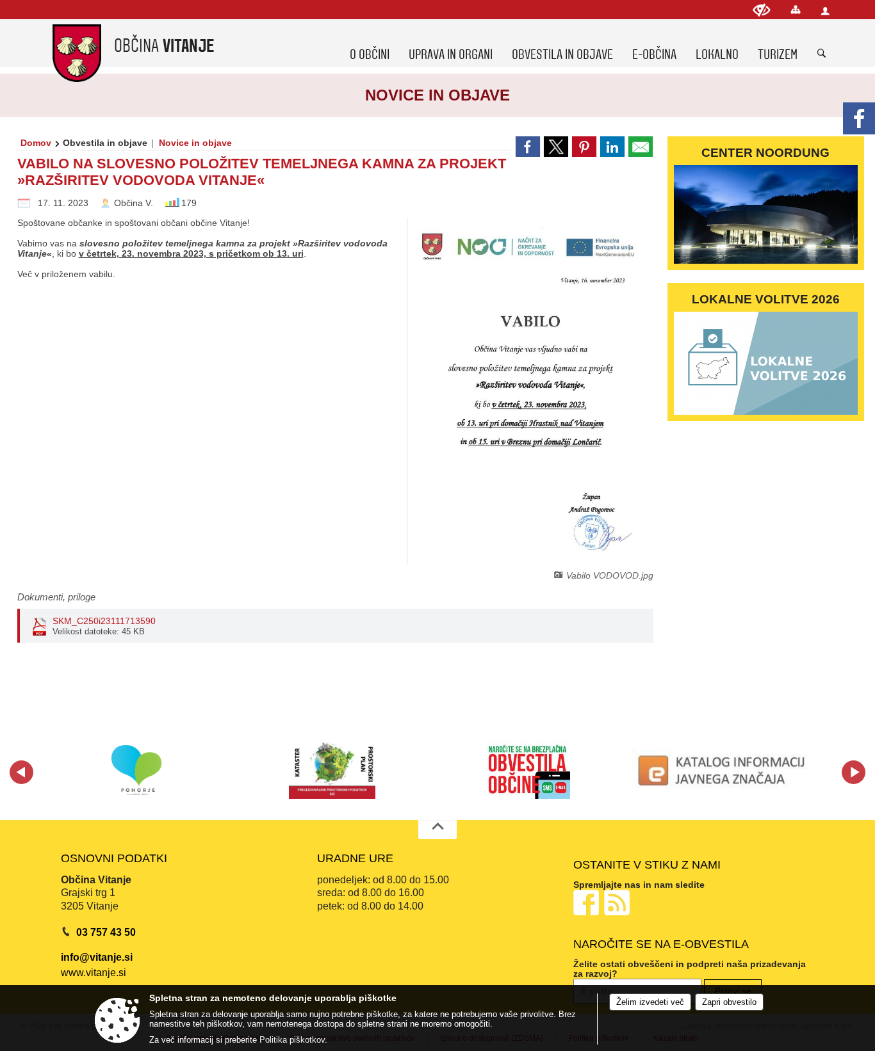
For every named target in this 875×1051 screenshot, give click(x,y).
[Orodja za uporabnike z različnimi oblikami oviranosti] (762, 10)
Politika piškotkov (292, 1040)
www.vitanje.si (93, 972)
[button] (21, 772)
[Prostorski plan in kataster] (332, 770)
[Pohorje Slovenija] (136, 770)
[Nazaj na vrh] (437, 829)
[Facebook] (859, 118)
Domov (35, 143)
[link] (528, 146)
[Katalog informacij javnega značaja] (724, 770)
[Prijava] (825, 10)
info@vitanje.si (97, 957)
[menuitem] (369, 43)
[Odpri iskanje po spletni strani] (821, 53)
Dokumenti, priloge (56, 596)
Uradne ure (355, 858)
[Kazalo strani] (795, 9)
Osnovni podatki (114, 858)
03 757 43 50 (106, 932)
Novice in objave (195, 143)
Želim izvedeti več (650, 1002)
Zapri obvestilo (729, 1002)
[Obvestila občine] (528, 770)
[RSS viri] (618, 901)
